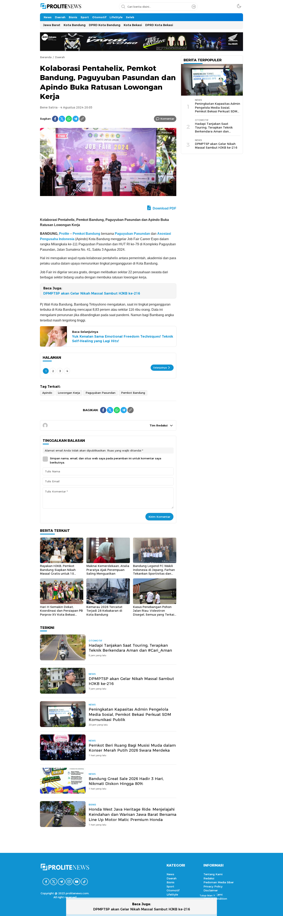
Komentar (167, 118)
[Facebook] (55, 119)
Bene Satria (49, 107)
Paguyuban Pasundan (132, 233)
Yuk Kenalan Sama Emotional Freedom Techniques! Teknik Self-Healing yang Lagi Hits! (122, 339)
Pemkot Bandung (86, 233)
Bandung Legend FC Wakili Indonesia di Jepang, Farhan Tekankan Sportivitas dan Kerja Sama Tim (154, 571)
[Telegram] (76, 119)
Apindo (47, 392)
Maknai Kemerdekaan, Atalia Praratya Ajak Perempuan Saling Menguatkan (107, 569)
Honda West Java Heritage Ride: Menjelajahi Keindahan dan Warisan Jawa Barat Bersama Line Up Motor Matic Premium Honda (132, 814)
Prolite (64, 233)
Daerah (60, 57)
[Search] (193, 6)
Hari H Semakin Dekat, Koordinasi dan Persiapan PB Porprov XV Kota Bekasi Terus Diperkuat (61, 612)
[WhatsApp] (69, 119)
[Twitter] (62, 119)
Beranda (46, 57)
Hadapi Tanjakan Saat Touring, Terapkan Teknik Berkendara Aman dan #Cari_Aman (130, 648)
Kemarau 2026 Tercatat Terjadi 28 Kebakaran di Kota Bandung (104, 610)
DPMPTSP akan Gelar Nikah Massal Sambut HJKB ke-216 (91, 293)
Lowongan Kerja (69, 392)
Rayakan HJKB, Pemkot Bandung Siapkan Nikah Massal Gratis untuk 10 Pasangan (58, 571)
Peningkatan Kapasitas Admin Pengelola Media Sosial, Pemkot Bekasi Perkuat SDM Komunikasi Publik (130, 714)
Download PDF (164, 208)
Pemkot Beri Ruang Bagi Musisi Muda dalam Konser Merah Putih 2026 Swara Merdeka (132, 748)
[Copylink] (82, 119)
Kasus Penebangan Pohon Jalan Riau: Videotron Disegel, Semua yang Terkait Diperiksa (154, 612)
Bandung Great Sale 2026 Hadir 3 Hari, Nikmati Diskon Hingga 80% (126, 781)
